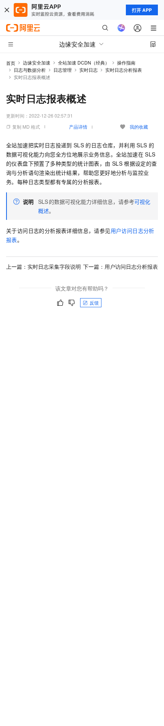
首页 (10, 63)
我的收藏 (139, 126)
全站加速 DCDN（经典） (83, 62)
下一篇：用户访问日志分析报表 (120, 266)
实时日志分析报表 (123, 69)
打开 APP (142, 9)
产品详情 (78, 126)
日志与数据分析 (30, 69)
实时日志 (88, 69)
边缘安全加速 (36, 62)
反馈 (94, 302)
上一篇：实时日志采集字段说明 (43, 266)
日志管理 (62, 69)
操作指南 (126, 62)
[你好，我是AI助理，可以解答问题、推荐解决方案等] (121, 28)
